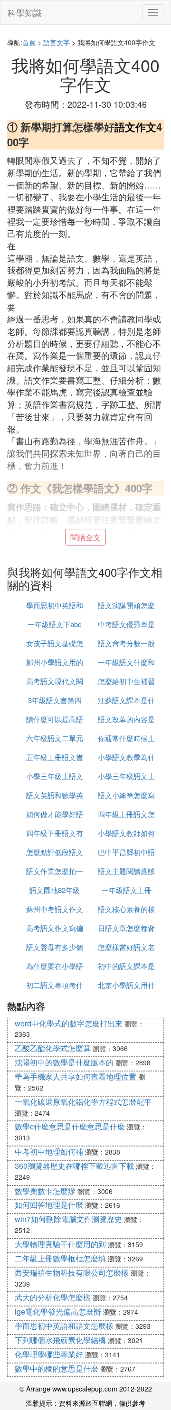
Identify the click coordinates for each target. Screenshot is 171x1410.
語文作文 (135, 126)
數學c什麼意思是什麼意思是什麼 (70, 1126)
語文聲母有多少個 (54, 947)
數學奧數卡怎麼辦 (45, 1190)
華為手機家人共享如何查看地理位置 (75, 1076)
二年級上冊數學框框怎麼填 (60, 1258)
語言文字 (56, 42)
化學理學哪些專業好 (49, 1354)
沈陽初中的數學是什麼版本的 (64, 1062)
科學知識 (25, 12)
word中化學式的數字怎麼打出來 (69, 1023)
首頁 (29, 42)
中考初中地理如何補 (49, 1151)
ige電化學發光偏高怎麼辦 (58, 1311)
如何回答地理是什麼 (49, 1204)
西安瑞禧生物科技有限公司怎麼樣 (72, 1272)
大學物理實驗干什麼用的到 (60, 1244)
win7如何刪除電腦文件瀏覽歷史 (68, 1218)
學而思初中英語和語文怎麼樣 (64, 1325)
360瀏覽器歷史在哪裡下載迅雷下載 (74, 1165)
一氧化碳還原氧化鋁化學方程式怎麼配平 (83, 1101)
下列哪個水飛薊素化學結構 (60, 1340)
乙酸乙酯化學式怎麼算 (53, 1048)
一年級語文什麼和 (126, 662)
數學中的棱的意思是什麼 (56, 1368)
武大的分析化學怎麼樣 (53, 1297)
